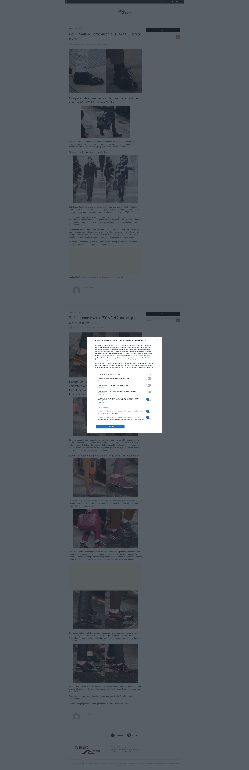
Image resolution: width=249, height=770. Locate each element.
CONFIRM (110, 427)
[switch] (148, 378)
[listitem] (124, 374)
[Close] (158, 341)
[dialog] (124, 385)
